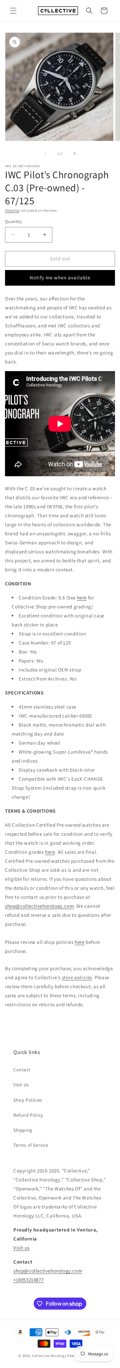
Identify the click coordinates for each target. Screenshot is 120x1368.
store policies (77, 977)
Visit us (21, 1248)
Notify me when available (60, 277)
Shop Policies (27, 1100)
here (82, 597)
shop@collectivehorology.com (39, 906)
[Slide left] (45, 153)
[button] (13, 10)
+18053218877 (28, 1280)
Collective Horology (49, 1355)
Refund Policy (28, 1115)
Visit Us (21, 1085)
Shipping (12, 210)
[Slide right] (74, 153)
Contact (21, 1070)
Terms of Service (30, 1145)
